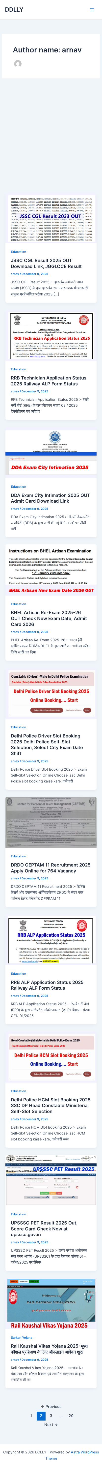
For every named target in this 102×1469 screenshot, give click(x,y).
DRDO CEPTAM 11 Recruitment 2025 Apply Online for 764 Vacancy (51, 867)
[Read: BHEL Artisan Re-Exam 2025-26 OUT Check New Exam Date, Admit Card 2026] (50, 569)
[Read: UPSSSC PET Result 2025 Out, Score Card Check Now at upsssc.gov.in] (50, 1180)
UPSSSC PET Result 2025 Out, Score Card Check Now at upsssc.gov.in (44, 1228)
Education (18, 252)
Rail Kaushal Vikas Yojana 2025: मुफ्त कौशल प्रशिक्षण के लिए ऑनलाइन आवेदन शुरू (49, 1349)
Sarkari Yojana (21, 1337)
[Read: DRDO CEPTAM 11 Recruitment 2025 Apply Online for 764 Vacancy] (50, 822)
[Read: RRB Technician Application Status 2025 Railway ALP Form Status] (50, 335)
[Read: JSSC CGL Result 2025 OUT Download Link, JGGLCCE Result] (50, 217)
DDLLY (14, 9)
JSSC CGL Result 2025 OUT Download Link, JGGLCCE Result (46, 263)
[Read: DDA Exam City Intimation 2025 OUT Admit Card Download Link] (50, 452)
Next (51, 1424)
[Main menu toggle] (92, 10)
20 (71, 1415)
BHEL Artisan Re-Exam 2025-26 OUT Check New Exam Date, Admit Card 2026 (49, 618)
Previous (51, 1406)
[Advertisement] (51, 139)
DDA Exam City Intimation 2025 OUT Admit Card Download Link (50, 498)
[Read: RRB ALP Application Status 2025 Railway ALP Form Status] (50, 939)
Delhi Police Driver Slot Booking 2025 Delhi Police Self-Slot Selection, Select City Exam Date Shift (47, 744)
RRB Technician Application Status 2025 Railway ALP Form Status (48, 380)
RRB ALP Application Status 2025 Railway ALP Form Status (47, 985)
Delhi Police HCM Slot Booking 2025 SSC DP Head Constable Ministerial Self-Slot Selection (51, 1105)
